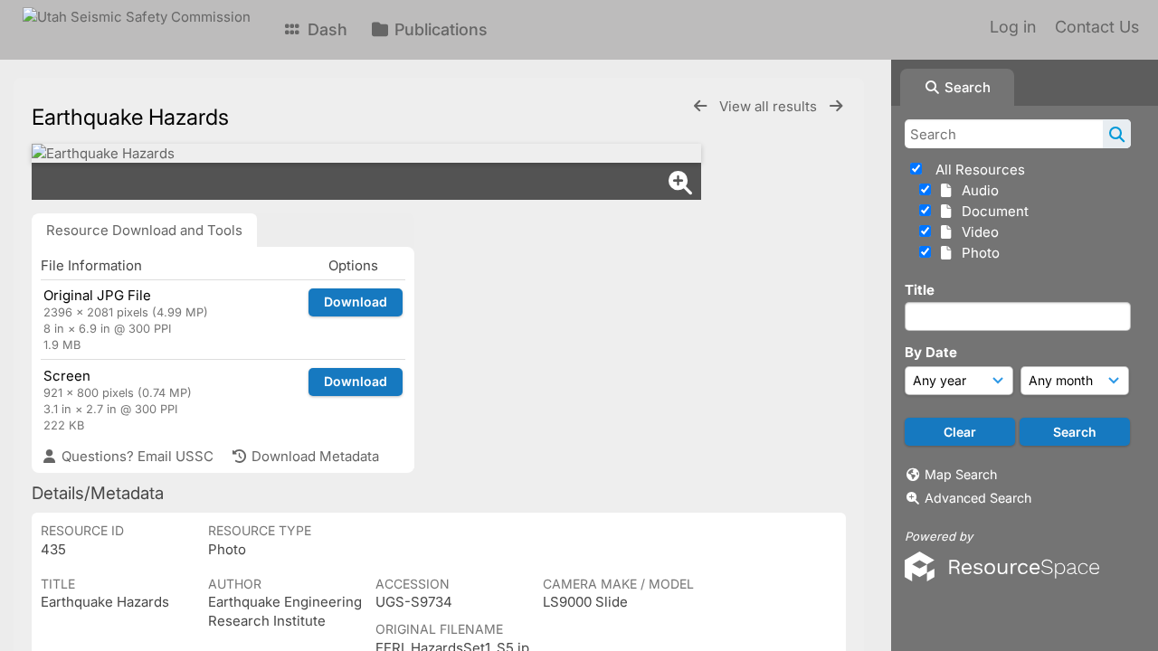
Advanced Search (978, 497)
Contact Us (1097, 26)
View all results (770, 106)
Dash (325, 29)
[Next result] (836, 106)
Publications (439, 29)
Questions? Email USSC (136, 456)
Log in (1013, 26)
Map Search (961, 474)
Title (920, 289)
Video (976, 232)
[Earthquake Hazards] (366, 153)
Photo (977, 252)
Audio (976, 190)
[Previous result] (700, 106)
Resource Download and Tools (144, 230)
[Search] (1117, 133)
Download (355, 301)
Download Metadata (313, 456)
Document (991, 211)
